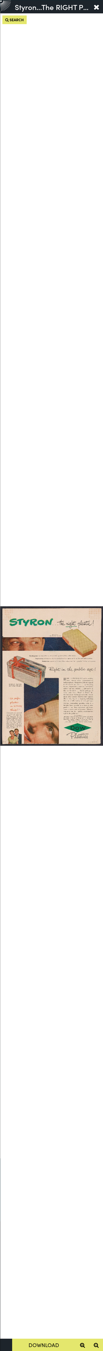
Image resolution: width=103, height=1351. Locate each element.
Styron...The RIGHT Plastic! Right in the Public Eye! (52, 7)
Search (16, 19)
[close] (96, 6)
